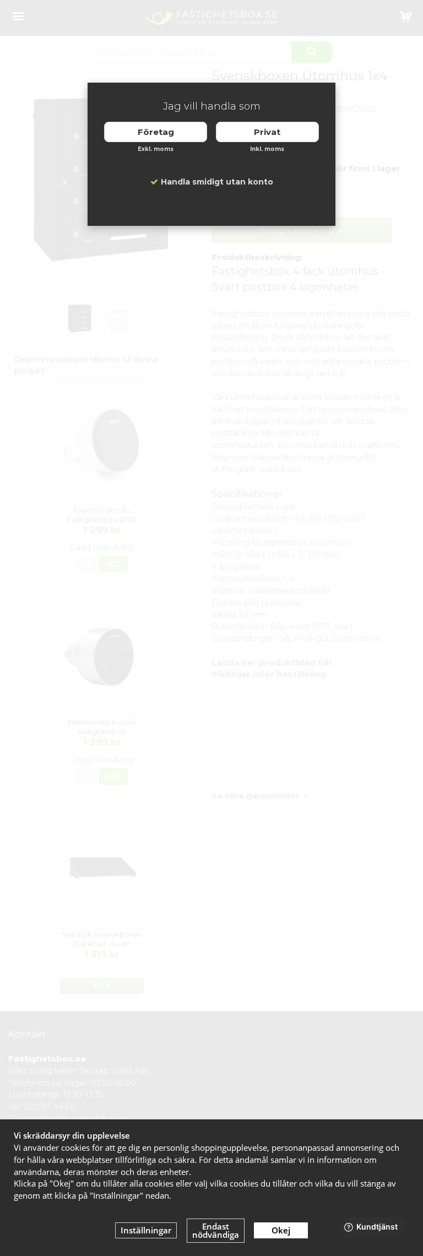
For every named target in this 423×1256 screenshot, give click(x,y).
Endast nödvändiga (215, 1230)
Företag (156, 132)
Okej (281, 1230)
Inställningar (146, 1230)
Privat (267, 132)
